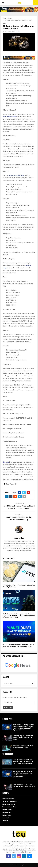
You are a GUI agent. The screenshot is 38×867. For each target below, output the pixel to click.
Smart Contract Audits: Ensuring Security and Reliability (19, 518)
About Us (5, 820)
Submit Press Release (9, 801)
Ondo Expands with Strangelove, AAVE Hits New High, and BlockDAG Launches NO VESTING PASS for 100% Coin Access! (19, 616)
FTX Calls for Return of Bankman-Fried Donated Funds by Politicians (19, 586)
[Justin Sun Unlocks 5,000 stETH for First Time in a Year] (7, 748)
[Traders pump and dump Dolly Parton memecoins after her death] (7, 738)
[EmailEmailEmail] (29, 856)
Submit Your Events (8, 804)
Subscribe (8, 707)
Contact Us (5, 818)
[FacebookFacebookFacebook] (8, 856)
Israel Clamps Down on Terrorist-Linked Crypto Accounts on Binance (19, 507)
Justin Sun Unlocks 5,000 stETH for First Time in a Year (23, 747)
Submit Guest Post (8, 799)
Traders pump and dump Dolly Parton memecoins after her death (23, 737)
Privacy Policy (6, 815)
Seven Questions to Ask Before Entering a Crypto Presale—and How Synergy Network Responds (23, 761)
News (4, 23)
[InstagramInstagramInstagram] (19, 856)
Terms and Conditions (9, 807)
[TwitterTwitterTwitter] (14, 856)
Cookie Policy (6, 812)
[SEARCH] (33, 683)
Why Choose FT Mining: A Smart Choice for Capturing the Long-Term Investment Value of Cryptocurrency (23, 727)
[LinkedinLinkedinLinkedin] (24, 856)
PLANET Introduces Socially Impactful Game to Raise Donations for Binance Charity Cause (18, 645)
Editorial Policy (7, 809)
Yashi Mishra (7, 31)
